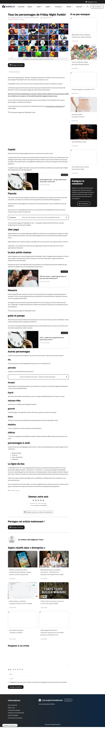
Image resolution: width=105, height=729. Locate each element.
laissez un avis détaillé (40, 505)
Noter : (10, 669)
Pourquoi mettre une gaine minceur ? (78, 115)
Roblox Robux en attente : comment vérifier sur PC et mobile (20, 602)
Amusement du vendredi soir (54, 106)
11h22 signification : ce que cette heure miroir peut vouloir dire (53, 181)
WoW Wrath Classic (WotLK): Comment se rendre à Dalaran (81, 36)
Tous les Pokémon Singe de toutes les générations (80, 63)
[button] (87, 6)
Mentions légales (13, 715)
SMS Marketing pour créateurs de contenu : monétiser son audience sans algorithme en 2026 (52, 572)
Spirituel (79, 7)
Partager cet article (17, 65)
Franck (40, 540)
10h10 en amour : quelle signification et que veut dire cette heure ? (53, 277)
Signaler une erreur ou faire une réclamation (39, 512)
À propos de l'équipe (14, 710)
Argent (48, 7)
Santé (39, 7)
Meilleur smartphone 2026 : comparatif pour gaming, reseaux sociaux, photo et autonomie (20, 572)
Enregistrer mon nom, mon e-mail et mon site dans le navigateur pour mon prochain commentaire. (38, 682)
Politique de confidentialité (16, 713)
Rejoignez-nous (92, 2)
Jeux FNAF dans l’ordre (79, 142)
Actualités (21, 7)
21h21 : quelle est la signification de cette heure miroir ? (52, 339)
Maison (69, 7)
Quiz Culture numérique (15, 718)
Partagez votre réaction (9, 725)
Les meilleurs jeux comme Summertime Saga (80, 168)
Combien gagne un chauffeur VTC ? (83, 89)
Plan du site (11, 708)
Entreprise (58, 7)
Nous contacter (12, 705)
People (29, 7)
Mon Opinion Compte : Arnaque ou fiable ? (16, 631)
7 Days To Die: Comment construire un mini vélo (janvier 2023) (52, 602)
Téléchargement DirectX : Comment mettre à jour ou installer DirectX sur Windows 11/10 (52, 632)
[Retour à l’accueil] (8, 6)
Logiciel (17, 490)
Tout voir (68, 700)
